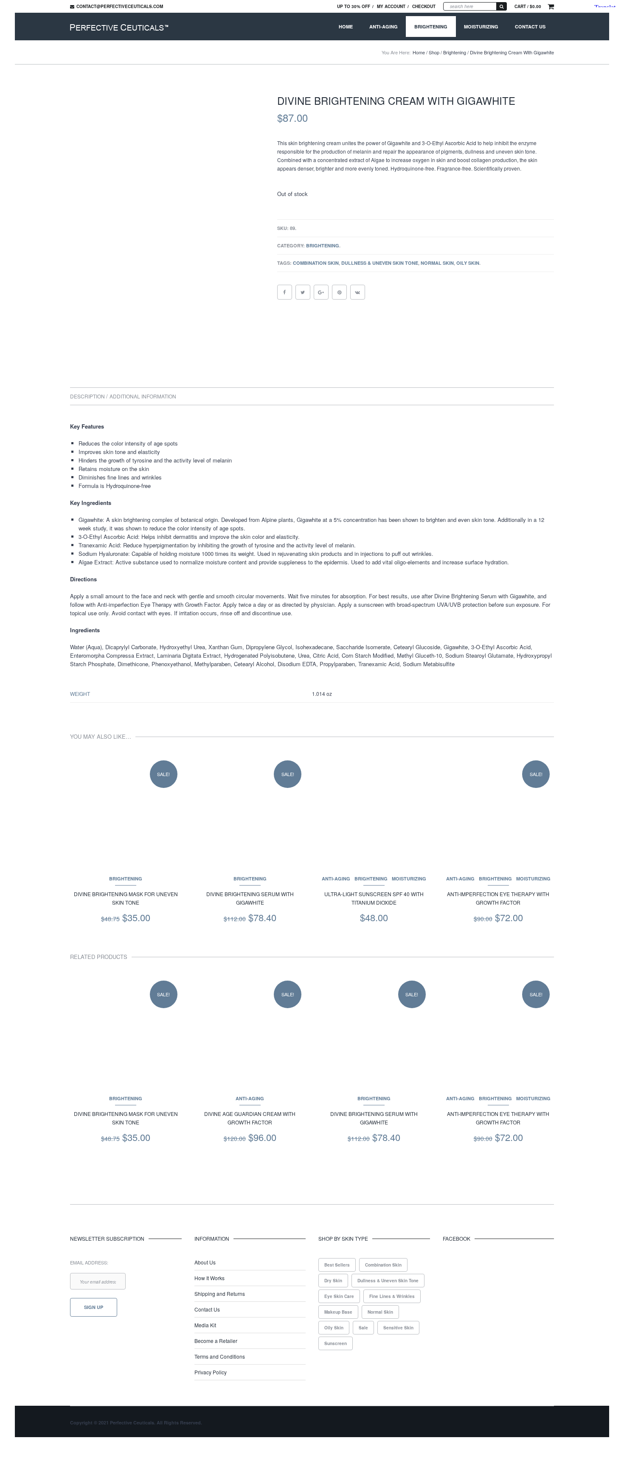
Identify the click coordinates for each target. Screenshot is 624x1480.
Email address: (89, 1262)
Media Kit (205, 1325)
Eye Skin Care (339, 1296)
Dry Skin (333, 1281)
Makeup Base (338, 1312)
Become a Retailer (215, 1340)
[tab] (89, 396)
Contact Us (530, 26)
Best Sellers (337, 1265)
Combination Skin (316, 263)
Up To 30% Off (353, 6)
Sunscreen (335, 1343)
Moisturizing (481, 26)
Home (346, 26)
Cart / (527, 6)
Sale (363, 1328)
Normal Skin (437, 263)
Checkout (424, 6)
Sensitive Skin (398, 1328)
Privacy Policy (210, 1372)
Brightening (430, 26)
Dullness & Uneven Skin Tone (379, 263)
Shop (434, 52)
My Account (391, 6)
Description (88, 396)
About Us (205, 1262)
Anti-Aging (383, 26)
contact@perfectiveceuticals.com (119, 6)
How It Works (209, 1277)
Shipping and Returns (219, 1293)
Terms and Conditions (219, 1356)
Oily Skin (467, 263)
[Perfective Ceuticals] (119, 26)
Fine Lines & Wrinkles (392, 1296)
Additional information (143, 396)
